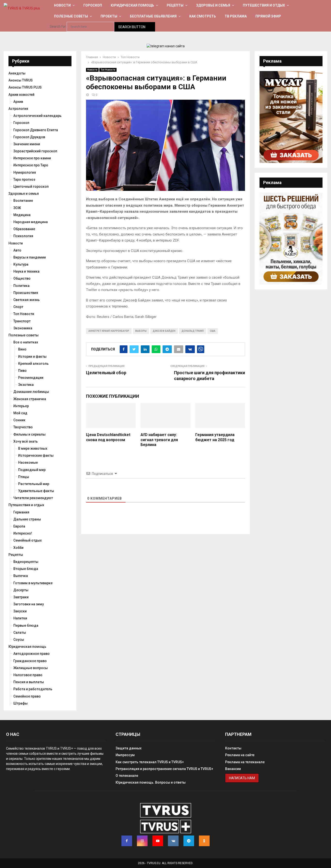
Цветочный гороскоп (31, 186)
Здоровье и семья (213, 5)
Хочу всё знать (25, 441)
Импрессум (125, 755)
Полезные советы (71, 16)
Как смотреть (202, 16)
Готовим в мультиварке (33, 583)
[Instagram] (142, 841)
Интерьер (21, 406)
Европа (19, 526)
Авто (17, 250)
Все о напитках (25, 342)
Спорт (18, 307)
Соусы (18, 639)
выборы (141, 331)
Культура (20, 264)
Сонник (19, 420)
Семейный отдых (27, 540)
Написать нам (242, 778)
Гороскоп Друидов (29, 137)
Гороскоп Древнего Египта (35, 130)
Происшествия (25, 293)
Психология (23, 236)
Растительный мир (33, 484)
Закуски (20, 611)
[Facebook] (126, 841)
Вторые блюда (25, 569)
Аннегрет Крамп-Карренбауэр (108, 331)
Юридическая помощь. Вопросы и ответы (151, 782)
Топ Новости (108, 69)
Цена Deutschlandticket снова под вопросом (108, 437)
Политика (21, 286)
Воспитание (23, 201)
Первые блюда (25, 625)
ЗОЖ (17, 208)
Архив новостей (21, 95)
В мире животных (32, 448)
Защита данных (129, 748)
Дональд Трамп (192, 331)
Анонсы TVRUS (20, 80)
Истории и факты (32, 356)
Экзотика (26, 385)
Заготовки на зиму (28, 604)
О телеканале (127, 776)
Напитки (20, 618)
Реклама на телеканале (245, 762)
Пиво (22, 371)
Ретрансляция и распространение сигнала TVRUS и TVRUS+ (164, 769)
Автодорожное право (31, 654)
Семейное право (27, 696)
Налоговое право (27, 675)
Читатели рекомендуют (33, 498)
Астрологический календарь (37, 116)
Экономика (22, 328)
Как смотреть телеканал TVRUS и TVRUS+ (150, 762)
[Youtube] (157, 841)
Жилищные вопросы (30, 668)
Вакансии (233, 769)
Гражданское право (30, 661)
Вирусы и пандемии (29, 257)
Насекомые (28, 462)
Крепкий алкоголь (33, 363)
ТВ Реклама (236, 16)
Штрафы (20, 703)
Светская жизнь (26, 300)
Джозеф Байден (164, 331)
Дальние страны (27, 519)
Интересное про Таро (30, 165)
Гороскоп (92, 5)
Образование (24, 229)
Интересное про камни (32, 158)
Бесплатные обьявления (153, 16)
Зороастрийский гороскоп (35, 151)
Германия (21, 512)
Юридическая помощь (132, 5)
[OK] (204, 841)
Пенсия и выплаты (28, 682)
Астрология (18, 109)
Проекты (109, 16)
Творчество (23, 427)
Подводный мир (32, 470)
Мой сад (20, 413)
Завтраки (21, 597)
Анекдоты (16, 73)
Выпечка (20, 576)
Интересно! (22, 533)
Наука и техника (26, 271)
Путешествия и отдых (264, 5)
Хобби (18, 548)
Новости (62, 5)
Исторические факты (36, 455)
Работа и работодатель (32, 689)
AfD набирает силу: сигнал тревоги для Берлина (159, 439)
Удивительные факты (36, 491)
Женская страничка (29, 399)
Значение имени (26, 144)
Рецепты (175, 5)
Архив (18, 102)
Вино (22, 349)
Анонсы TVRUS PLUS (25, 87)
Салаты (19, 632)
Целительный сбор (106, 372)
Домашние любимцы (31, 392)
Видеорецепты (25, 562)
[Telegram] (188, 841)
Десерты (20, 590)
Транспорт (22, 321)
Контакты (233, 748)
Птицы (23, 477)
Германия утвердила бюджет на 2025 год (215, 437)
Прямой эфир (268, 16)
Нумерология (24, 172)
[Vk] (173, 841)
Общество (22, 278)
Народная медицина (30, 222)
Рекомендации (30, 378)
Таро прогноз (24, 179)
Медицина (22, 215)
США (212, 331)
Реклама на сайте (239, 755)
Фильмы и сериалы (29, 434)
